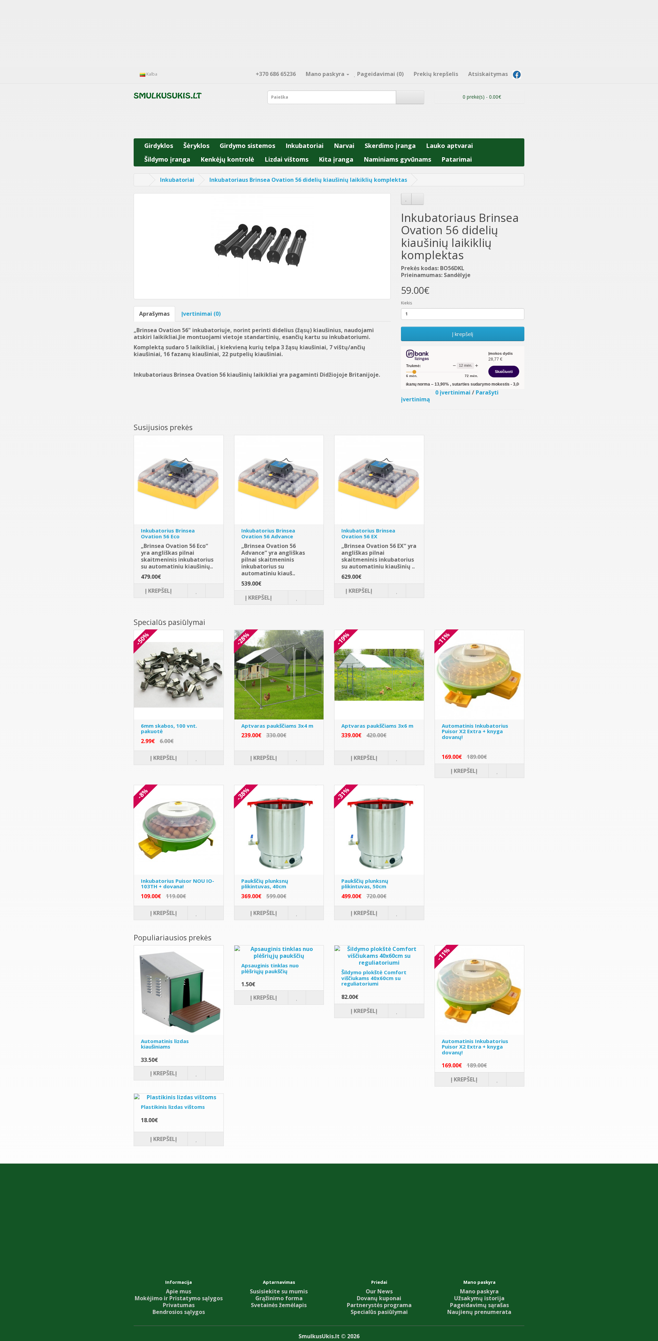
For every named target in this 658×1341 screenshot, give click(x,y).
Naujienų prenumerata (479, 1312)
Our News (379, 1291)
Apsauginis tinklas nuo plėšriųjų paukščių (270, 968)
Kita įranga (336, 159)
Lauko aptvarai (449, 145)
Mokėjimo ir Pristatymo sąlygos (179, 1298)
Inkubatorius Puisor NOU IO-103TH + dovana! (177, 883)
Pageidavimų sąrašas (479, 1305)
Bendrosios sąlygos (179, 1312)
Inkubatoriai (304, 145)
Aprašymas (154, 313)
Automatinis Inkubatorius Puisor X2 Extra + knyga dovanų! (475, 731)
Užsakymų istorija (479, 1298)
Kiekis (406, 303)
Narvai (344, 145)
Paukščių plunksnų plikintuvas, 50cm (364, 883)
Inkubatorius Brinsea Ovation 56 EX (368, 533)
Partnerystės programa (379, 1305)
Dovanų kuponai (379, 1298)
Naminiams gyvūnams (397, 159)
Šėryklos (196, 145)
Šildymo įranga (167, 159)
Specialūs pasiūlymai (379, 1312)
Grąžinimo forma (279, 1298)
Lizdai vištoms (286, 159)
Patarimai (456, 159)
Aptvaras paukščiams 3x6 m (377, 725)
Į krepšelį (462, 333)
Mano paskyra (479, 1291)
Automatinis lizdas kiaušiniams (165, 1044)
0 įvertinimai (453, 392)
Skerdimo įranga (390, 145)
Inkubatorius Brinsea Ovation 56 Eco (168, 533)
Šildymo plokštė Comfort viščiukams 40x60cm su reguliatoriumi (373, 978)
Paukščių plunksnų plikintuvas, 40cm (264, 883)
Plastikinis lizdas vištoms (173, 1106)
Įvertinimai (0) (201, 313)
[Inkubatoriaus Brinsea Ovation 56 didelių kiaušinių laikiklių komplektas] (262, 246)
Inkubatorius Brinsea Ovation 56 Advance (268, 533)
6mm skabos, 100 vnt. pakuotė (169, 728)
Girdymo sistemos (247, 145)
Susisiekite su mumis (279, 1291)
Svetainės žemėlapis (279, 1305)
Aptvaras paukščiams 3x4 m (277, 725)
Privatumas (179, 1305)
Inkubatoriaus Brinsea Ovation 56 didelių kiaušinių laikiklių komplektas (308, 180)
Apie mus (178, 1291)
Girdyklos (158, 145)
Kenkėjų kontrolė (227, 159)
